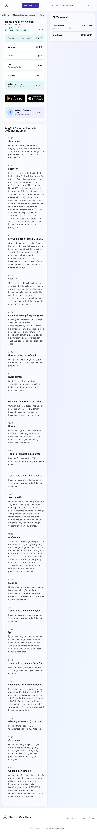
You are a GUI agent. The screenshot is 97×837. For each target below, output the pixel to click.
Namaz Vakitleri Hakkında (62, 5)
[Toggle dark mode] (89, 5)
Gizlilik (91, 818)
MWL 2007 (28, 5)
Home (6, 15)
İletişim (83, 818)
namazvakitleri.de (43, 829)
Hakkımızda (72, 818)
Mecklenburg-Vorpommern (24, 15)
